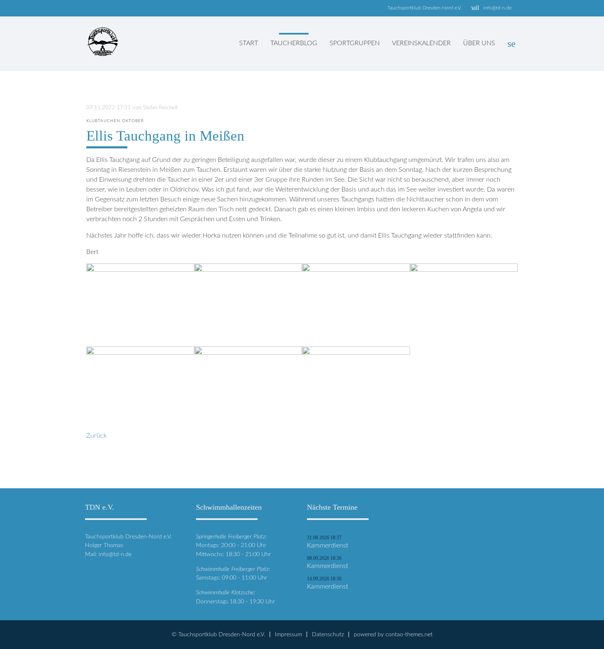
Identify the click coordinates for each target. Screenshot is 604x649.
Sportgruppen (355, 43)
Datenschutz (328, 634)
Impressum (288, 634)
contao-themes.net (409, 634)
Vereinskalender (421, 43)
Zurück (96, 435)
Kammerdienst (327, 545)
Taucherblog (293, 43)
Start (248, 43)
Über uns (479, 43)
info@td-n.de (497, 7)
